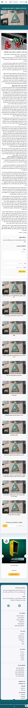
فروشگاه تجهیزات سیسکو (19, 672)
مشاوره (22, 641)
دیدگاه (24, 249)
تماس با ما (22, 654)
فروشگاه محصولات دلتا (20, 676)
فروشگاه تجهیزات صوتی (20, 670)
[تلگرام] (19, 606)
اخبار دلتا (22, 660)
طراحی (23, 644)
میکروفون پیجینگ (21, 623)
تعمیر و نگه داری (21, 638)
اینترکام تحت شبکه (21, 617)
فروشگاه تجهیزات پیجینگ (19, 674)
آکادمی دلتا (22, 634)
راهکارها (22, 658)
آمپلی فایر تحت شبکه (20, 615)
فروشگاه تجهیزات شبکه (20, 668)
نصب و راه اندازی (21, 636)
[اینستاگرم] (8, 606)
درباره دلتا (22, 652)
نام (25, 263)
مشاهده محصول (14, 574)
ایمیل (24, 267)
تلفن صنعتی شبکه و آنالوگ (19, 625)
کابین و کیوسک (21, 621)
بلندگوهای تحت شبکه (20, 619)
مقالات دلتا (22, 656)
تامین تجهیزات (21, 640)
